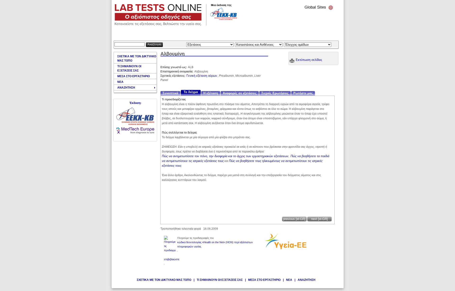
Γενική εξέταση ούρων (202, 75)
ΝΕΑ (289, 280)
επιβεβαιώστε (171, 259)
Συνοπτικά (170, 93)
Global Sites (315, 7)
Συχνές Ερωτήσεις (275, 93)
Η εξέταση (210, 93)
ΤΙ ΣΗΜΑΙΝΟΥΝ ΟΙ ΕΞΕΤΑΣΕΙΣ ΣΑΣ (220, 280)
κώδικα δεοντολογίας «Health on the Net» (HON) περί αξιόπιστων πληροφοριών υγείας (215, 244)
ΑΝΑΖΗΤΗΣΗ (306, 280)
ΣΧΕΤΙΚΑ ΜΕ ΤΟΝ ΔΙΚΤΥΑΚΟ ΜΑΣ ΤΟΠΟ (164, 280)
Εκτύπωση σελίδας (309, 60)
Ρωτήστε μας (303, 93)
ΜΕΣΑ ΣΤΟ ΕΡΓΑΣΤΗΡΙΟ (264, 280)
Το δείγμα (191, 92)
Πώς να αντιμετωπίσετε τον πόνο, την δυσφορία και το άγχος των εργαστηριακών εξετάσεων (225, 156)
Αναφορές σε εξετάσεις (240, 93)
